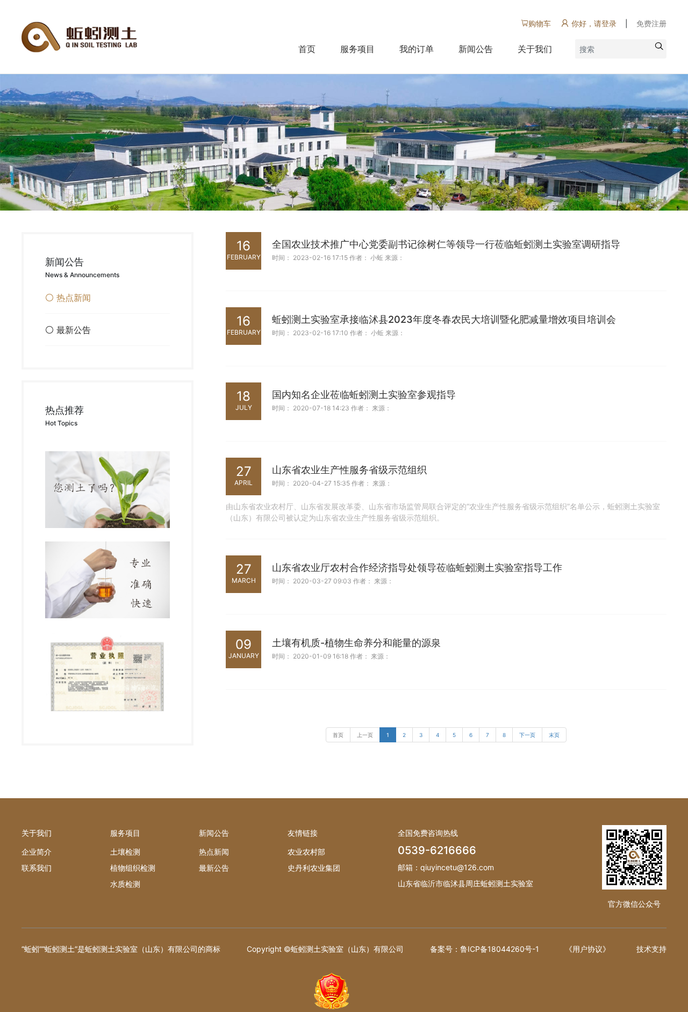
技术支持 (651, 948)
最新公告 (214, 867)
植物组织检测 (132, 867)
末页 (554, 735)
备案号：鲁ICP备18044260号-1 (484, 948)
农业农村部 (306, 851)
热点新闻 (214, 851)
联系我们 (37, 867)
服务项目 (357, 49)
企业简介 (37, 851)
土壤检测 (125, 851)
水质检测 (125, 883)
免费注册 (651, 23)
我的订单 (416, 49)
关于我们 (535, 49)
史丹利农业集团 (314, 867)
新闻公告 (475, 49)
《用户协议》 (587, 948)
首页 (307, 49)
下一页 (527, 735)
